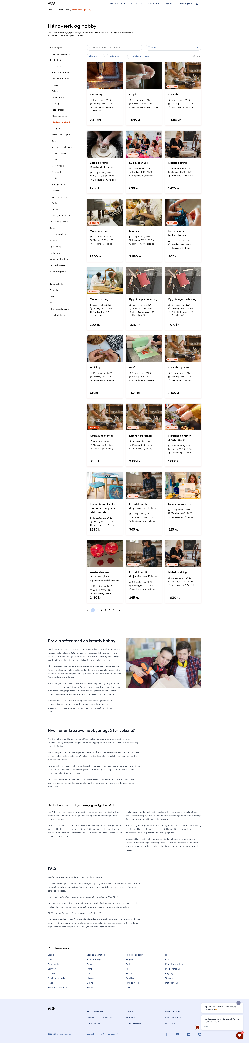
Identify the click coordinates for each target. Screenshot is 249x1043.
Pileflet (55, 178)
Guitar (90, 973)
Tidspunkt (94, 56)
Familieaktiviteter (58, 265)
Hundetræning (94, 959)
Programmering (172, 968)
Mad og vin (55, 253)
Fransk (90, 968)
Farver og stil (58, 97)
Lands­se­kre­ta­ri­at (173, 1017)
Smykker (56, 190)
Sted (153, 47)
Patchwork (56, 172)
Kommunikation (57, 284)
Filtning (55, 103)
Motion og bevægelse (60, 53)
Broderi (55, 85)
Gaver (52, 296)
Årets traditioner (57, 315)
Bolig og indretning (60, 78)
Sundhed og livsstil (58, 271)
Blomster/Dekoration (61, 72)
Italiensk (51, 973)
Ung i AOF (131, 1011)
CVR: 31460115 (94, 1023)
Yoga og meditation (96, 954)
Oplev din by (55, 246)
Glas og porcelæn (60, 116)
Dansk (50, 959)
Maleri (54, 159)
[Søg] (90, 47)
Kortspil (55, 141)
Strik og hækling (59, 197)
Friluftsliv (54, 290)
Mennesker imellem (59, 259)
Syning (55, 203)
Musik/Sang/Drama (59, 221)
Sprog (52, 228)
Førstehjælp (53, 964)
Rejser (52, 302)
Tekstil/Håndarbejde (61, 215)
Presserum (170, 1023)
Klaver (129, 973)
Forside (51, 9)
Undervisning (116, 3)
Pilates (168, 959)
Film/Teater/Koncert (59, 308)
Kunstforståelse (59, 153)
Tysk (128, 964)
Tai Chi (129, 987)
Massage (91, 978)
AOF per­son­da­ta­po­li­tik (110, 1034)
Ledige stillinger (133, 1023)
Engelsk (129, 959)
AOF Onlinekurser (95, 1011)
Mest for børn (58, 165)
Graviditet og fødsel (57, 978)
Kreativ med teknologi (62, 147)
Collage (55, 91)
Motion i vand (171, 982)
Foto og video (58, 109)
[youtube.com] (177, 1034)
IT (50, 277)
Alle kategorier (56, 47)
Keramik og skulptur (61, 134)
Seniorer (54, 240)
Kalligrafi (56, 128)
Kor (127, 968)
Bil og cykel (57, 66)
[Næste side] (118, 610)
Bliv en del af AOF (173, 1011)
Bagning (169, 973)
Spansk (51, 954)
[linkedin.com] (188, 1034)
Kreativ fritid (63, 9)
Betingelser (91, 1034)
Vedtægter (131, 1017)
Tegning (55, 209)
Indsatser (135, 3)
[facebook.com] (166, 1034)
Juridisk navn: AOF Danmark (100, 1017)
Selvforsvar (53, 968)
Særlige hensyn (59, 184)
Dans (89, 964)
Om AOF (152, 3)
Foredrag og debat (58, 234)
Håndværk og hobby (62, 122)
